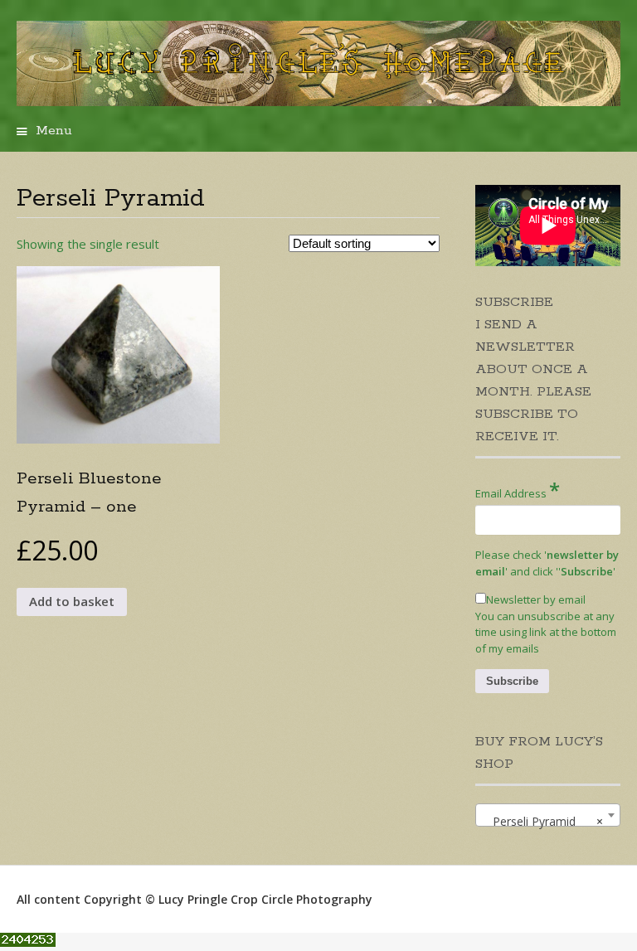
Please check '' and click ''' (547, 563)
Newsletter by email (536, 599)
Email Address (517, 489)
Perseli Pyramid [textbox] (543, 821)
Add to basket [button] (71, 601)
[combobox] (547, 815)
